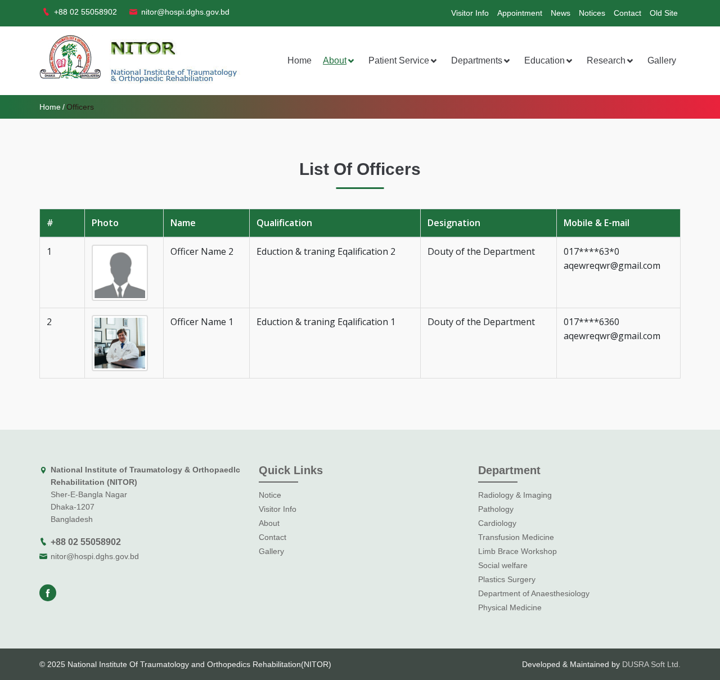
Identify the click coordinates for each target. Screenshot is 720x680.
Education (544, 60)
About (334, 60)
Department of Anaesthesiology (534, 593)
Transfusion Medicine (516, 537)
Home (299, 60)
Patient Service (398, 60)
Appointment (519, 12)
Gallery (661, 60)
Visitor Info (470, 12)
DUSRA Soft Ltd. (651, 664)
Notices (592, 12)
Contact (627, 12)
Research (606, 60)
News (560, 12)
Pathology (496, 509)
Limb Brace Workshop (517, 551)
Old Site (664, 12)
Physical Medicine (510, 607)
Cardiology (497, 523)
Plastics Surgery (507, 579)
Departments (476, 60)
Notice (270, 494)
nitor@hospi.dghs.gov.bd (95, 556)
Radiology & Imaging (515, 494)
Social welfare (503, 565)
